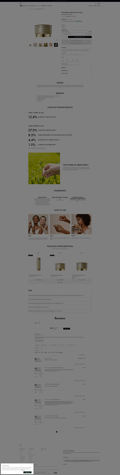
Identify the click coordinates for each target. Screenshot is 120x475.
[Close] (32, 464)
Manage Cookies (27, 472)
